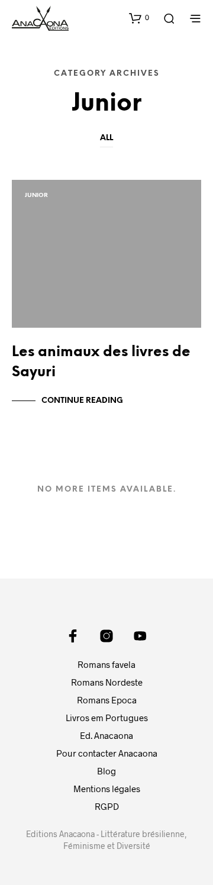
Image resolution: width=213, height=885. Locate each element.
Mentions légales (106, 788)
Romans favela (106, 664)
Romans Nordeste (107, 682)
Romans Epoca (107, 700)
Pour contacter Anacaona (106, 753)
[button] (139, 18)
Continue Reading (82, 401)
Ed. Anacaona (106, 735)
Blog (106, 771)
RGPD (107, 806)
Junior (36, 195)
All (106, 138)
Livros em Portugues (107, 717)
